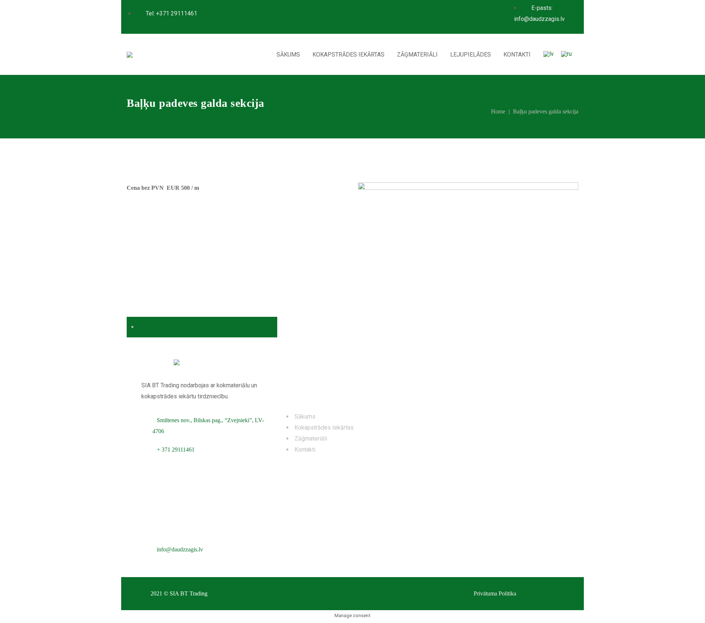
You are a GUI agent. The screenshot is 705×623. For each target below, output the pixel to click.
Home (498, 111)
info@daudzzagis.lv (180, 549)
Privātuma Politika (495, 593)
